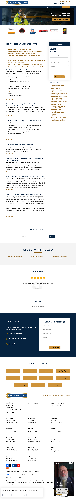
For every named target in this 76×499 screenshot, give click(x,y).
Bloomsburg (21, 385)
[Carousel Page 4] (40, 297)
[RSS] (7, 468)
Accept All (6, 495)
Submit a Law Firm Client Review (38, 306)
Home (9, 7)
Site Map (62, 395)
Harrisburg (46, 378)
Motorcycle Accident (58, 258)
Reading (29, 378)
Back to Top (9, 99)
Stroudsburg (46, 371)
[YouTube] (18, 465)
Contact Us (66, 7)
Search (51, 236)
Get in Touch (12, 321)
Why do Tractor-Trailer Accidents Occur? (19, 49)
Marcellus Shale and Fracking (59, 101)
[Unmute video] (56, 463)
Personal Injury (56, 88)
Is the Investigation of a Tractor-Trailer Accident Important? (25, 67)
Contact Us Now (59, 76)
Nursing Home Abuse (57, 91)
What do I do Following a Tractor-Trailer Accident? (22, 58)
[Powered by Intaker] (66, 496)
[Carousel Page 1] (32, 297)
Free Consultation (65, 1)
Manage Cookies (32, 474)
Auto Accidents (56, 95)
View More (38, 301)
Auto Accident (34, 258)
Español (53, 7)
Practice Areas (24, 7)
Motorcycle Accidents (57, 90)
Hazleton (13, 371)
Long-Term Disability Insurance (60, 119)
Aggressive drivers (13, 91)
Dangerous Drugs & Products (59, 96)
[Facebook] (7, 465)
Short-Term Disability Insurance (60, 117)
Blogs (47, 7)
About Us (15, 7)
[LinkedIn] (13, 465)
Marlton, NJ (55, 385)
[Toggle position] (70, 463)
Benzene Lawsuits (56, 109)
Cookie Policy (23, 474)
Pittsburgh (30, 371)
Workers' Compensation (15, 256)
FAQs (59, 7)
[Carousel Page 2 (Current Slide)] (35, 297)
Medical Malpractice (57, 116)
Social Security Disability (58, 87)
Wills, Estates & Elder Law (58, 107)
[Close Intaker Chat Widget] (72, 463)
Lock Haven (13, 378)
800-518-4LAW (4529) (61, 3)
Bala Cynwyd (63, 378)
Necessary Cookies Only (19, 495)
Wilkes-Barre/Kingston (63, 371)
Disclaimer (49, 395)
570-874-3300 (13, 411)
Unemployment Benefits (58, 120)
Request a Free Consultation (61, 19)
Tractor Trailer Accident (15, 258)
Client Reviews (33, 7)
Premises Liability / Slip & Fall (59, 93)
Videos (41, 7)
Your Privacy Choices (14, 474)
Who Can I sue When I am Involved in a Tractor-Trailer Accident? (26, 64)
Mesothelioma (56, 103)
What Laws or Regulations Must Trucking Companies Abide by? (26, 55)
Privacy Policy (56, 395)
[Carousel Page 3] (38, 297)
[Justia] (15, 465)
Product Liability (56, 104)
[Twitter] (10, 465)
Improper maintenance (15, 84)
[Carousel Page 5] (43, 297)
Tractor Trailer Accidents (58, 106)
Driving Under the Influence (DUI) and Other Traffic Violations (59, 112)
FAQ (10, 37)
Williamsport (38, 385)
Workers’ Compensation (58, 85)
